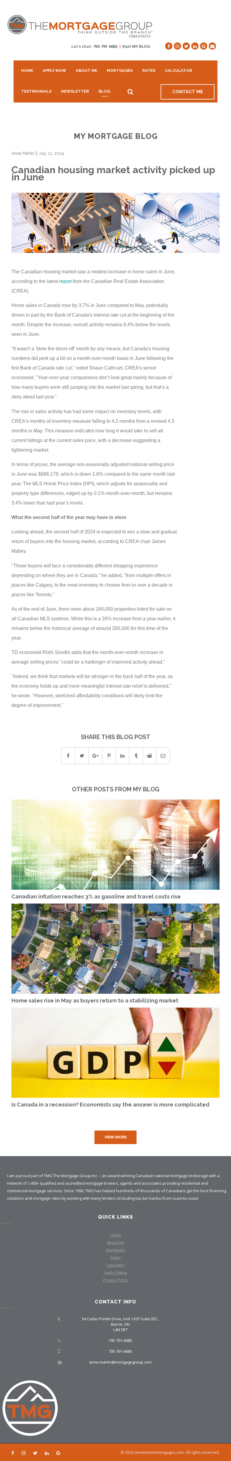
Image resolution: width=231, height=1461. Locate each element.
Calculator (178, 70)
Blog (104, 91)
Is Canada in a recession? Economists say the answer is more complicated (110, 1104)
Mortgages (120, 70)
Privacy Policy (115, 1280)
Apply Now (54, 70)
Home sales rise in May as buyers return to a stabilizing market (94, 1000)
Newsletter (75, 91)
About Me (86, 70)
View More (116, 1137)
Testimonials (36, 91)
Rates (148, 70)
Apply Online (115, 1272)
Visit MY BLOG (136, 46)
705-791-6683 (105, 46)
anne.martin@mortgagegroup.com (120, 1362)
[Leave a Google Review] (203, 46)
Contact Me (187, 91)
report (65, 281)
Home (27, 70)
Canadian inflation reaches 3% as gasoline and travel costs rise (96, 896)
